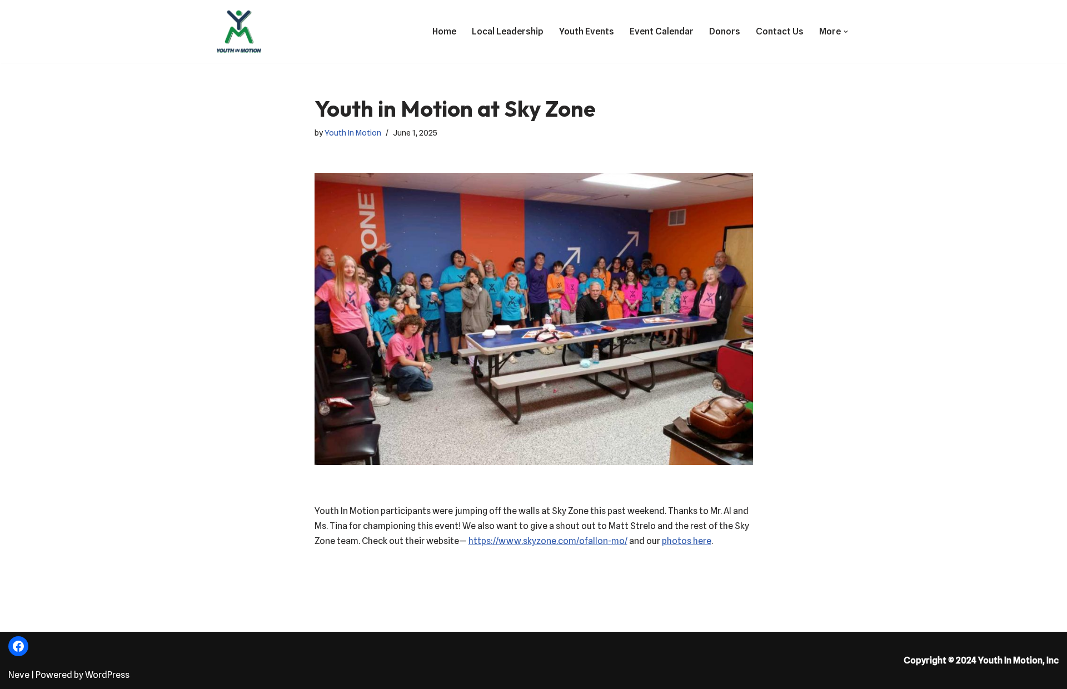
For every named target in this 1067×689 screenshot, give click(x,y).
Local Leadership (508, 31)
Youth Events (586, 31)
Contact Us (780, 31)
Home (444, 31)
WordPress (107, 675)
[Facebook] (18, 646)
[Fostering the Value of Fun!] (239, 31)
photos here (686, 541)
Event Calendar (662, 31)
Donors (724, 31)
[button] (846, 31)
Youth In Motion (353, 132)
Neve (18, 675)
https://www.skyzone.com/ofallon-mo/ (547, 541)
